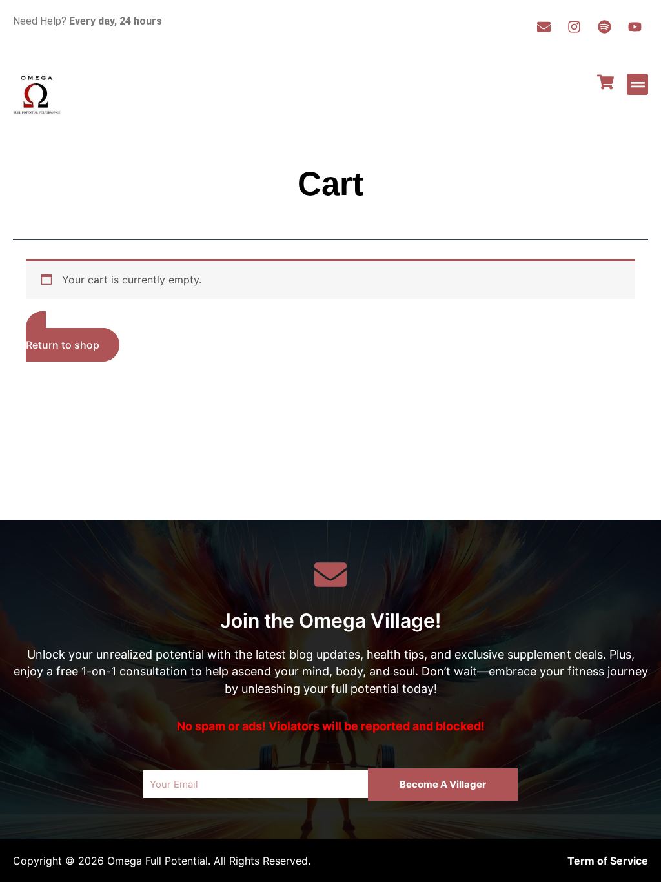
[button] (637, 84)
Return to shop (62, 344)
